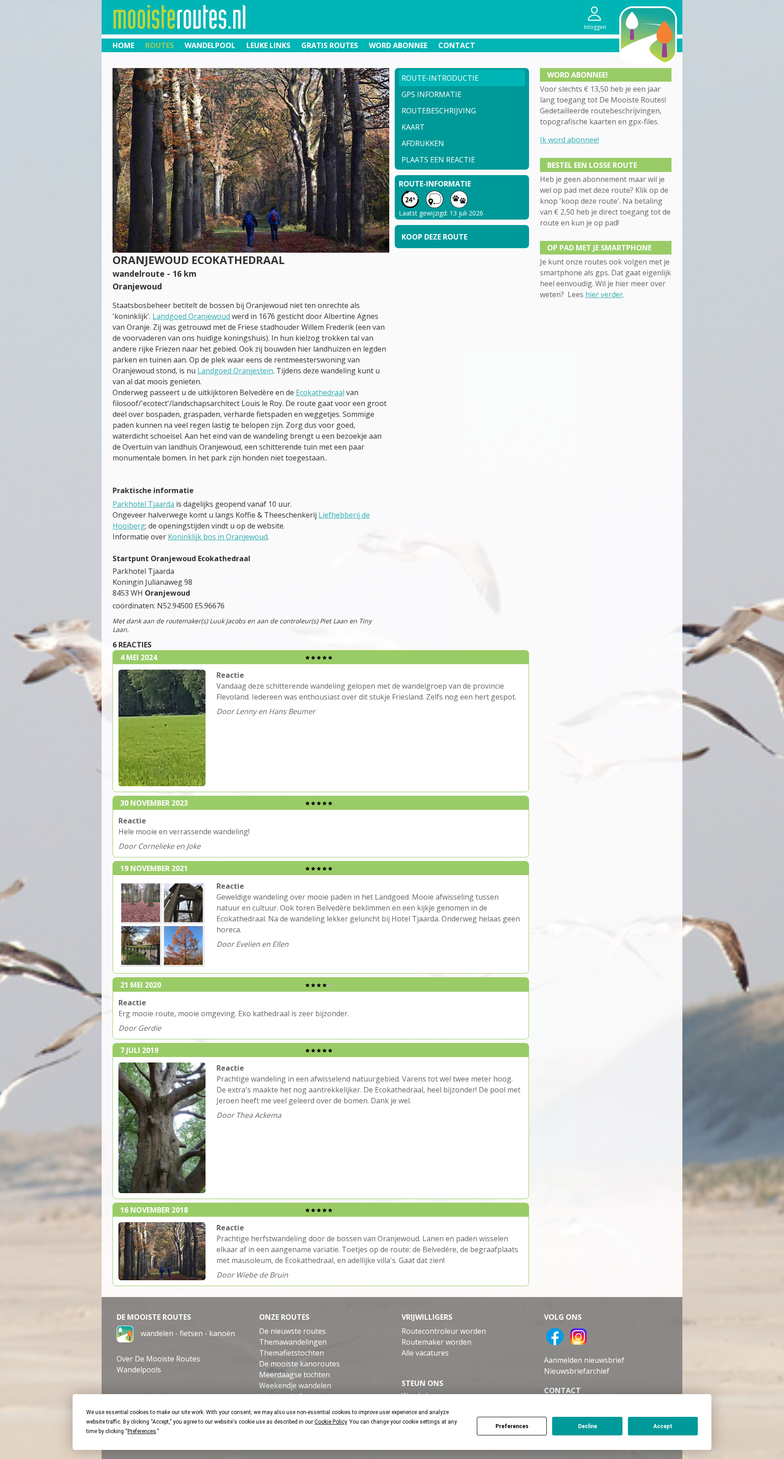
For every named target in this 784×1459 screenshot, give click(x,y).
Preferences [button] (141, 1431)
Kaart (413, 127)
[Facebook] (555, 1336)
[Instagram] (578, 1336)
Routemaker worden (436, 1342)
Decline (587, 1426)
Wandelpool (210, 45)
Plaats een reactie (438, 160)
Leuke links (268, 45)
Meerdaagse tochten (294, 1375)
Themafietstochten (291, 1353)
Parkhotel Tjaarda (143, 504)
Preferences (512, 1426)
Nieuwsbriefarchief (576, 1371)
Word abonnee (398, 45)
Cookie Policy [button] (330, 1422)
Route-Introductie (440, 78)
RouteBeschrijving (439, 111)
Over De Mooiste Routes (158, 1359)
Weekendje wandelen (295, 1385)
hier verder (604, 294)
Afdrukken (423, 143)
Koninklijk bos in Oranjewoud (218, 537)
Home (123, 45)
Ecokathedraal (320, 392)
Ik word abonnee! (569, 140)
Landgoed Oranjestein (235, 371)
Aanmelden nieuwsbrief (584, 1360)
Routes (159, 45)
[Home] (125, 1333)
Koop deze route (434, 237)
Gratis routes (329, 45)
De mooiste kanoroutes (299, 1364)
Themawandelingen (293, 1342)
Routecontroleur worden (444, 1331)
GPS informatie (431, 94)
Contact (456, 45)
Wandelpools (139, 1370)
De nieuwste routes (292, 1331)
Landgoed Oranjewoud (191, 316)
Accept (662, 1426)
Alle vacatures (425, 1353)
